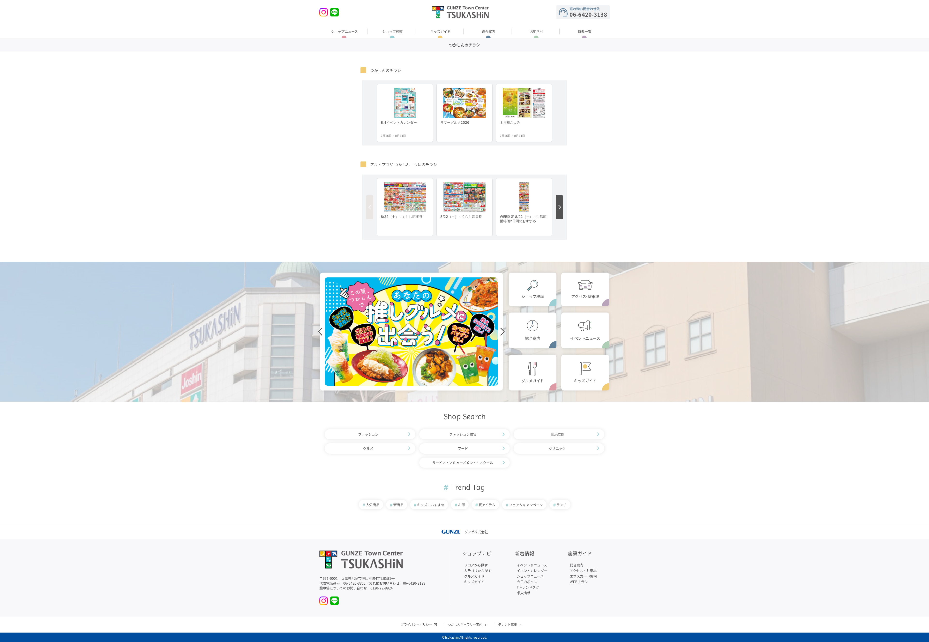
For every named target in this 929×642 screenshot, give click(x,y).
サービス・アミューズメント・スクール (462, 462)
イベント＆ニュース (532, 564)
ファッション (368, 434)
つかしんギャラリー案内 (465, 624)
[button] (364, 389)
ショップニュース (344, 31)
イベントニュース (585, 338)
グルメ (368, 448)
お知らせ (536, 31)
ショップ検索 (392, 31)
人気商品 (372, 504)
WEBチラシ (579, 581)
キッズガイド (440, 31)
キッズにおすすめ (430, 504)
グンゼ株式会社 (476, 531)
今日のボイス (527, 581)
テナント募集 (507, 624)
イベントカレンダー (532, 570)
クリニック (557, 448)
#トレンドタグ (528, 587)
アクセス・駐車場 (583, 570)
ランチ (561, 504)
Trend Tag (468, 487)
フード (463, 448)
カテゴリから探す (477, 570)
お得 (461, 504)
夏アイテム (487, 504)
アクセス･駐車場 (585, 296)
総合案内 (488, 31)
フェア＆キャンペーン (526, 504)
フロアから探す (476, 564)
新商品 (398, 504)
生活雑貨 (557, 434)
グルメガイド (532, 380)
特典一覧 (584, 31)
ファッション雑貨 (462, 434)
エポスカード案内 (583, 576)
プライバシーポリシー (416, 624)
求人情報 (523, 592)
